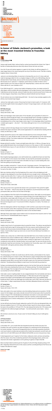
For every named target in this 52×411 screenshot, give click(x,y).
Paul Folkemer (5, 60)
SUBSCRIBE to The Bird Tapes (9, 37)
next (8, 349)
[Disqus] (26, 368)
